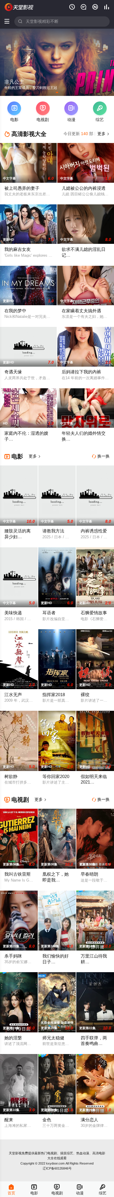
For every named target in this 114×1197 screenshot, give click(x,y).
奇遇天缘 (13, 372)
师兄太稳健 (53, 1038)
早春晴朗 (89, 874)
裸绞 (85, 694)
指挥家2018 (53, 694)
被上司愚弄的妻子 (21, 188)
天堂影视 (15, 1153)
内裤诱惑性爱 (94, 531)
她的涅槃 (13, 1038)
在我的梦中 (15, 310)
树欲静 (11, 776)
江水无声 (13, 694)
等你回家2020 (55, 776)
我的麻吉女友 (17, 249)
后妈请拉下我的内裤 (81, 372)
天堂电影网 (19, 7)
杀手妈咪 (13, 956)
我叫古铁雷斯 (17, 874)
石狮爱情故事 (94, 612)
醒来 (8, 1119)
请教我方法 (53, 531)
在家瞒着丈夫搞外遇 (81, 310)
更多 (103, 134)
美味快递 (13, 612)
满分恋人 (89, 1119)
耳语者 (49, 612)
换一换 (101, 456)
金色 (46, 1119)
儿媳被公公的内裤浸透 (84, 188)
